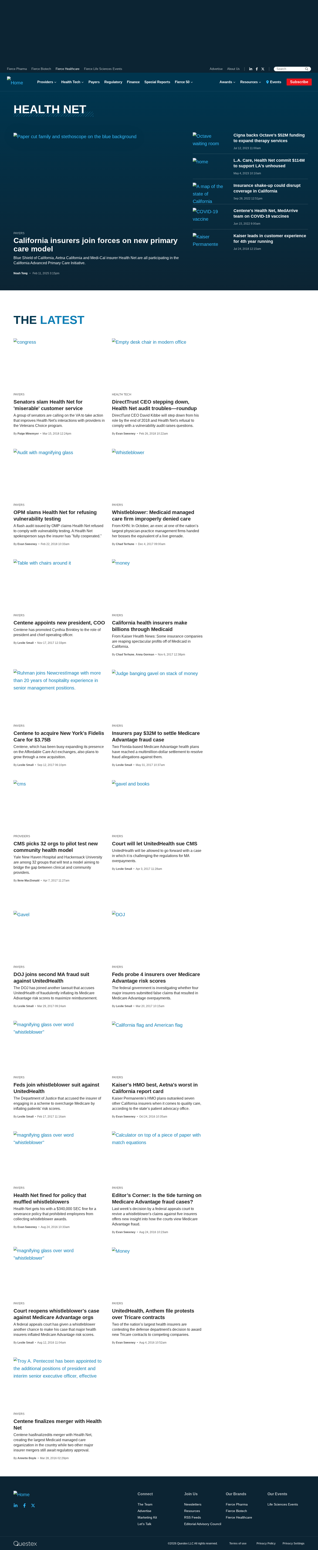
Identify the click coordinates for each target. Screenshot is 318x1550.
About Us (233, 69)
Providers (45, 82)
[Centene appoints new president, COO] (42, 563)
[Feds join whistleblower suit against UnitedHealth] (59, 1028)
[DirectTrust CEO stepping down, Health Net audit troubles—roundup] (149, 342)
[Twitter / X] (262, 69)
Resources (249, 82)
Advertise (216, 69)
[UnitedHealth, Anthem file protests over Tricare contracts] (121, 1251)
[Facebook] (256, 69)
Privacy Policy (266, 1543)
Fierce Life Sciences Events (103, 69)
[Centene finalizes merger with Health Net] (59, 1368)
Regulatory (113, 82)
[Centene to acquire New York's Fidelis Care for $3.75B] (59, 680)
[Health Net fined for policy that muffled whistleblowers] (59, 1138)
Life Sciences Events (282, 1504)
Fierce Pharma (17, 69)
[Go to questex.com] (25, 1543)
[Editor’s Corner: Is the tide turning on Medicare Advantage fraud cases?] (157, 1138)
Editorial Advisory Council (202, 1524)
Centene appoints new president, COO (59, 623)
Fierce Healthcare (67, 69)
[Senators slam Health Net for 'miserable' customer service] (25, 342)
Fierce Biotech (41, 69)
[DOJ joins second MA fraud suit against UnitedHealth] (21, 914)
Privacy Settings (293, 1543)
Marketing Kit (147, 1517)
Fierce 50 (182, 82)
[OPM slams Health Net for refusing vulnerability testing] (43, 452)
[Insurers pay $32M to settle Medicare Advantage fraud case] (155, 673)
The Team (145, 1504)
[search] (306, 69)
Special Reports (157, 82)
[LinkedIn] (250, 69)
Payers (94, 82)
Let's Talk (144, 1524)
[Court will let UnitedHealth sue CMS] (130, 784)
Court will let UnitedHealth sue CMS (154, 844)
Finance (133, 82)
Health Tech (70, 82)
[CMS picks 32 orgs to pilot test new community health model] (20, 784)
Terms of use (238, 1543)
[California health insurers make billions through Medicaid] (121, 563)
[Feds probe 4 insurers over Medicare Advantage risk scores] (118, 914)
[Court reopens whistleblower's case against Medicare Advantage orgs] (59, 1254)
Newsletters (192, 1504)
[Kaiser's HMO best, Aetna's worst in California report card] (147, 1025)
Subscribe (299, 82)
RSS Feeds (192, 1517)
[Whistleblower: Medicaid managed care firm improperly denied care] (128, 452)
